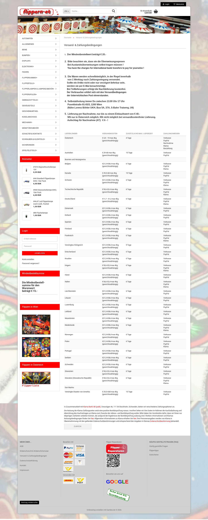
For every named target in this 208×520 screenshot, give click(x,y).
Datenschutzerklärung (28, 461)
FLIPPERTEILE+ (28, 83)
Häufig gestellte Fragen (158, 446)
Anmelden (40, 253)
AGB (21, 446)
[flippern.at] (39, 12)
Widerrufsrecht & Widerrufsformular (34, 451)
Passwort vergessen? (30, 263)
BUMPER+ (26, 55)
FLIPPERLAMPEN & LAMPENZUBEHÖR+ (38, 89)
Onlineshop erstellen (95, 510)
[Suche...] (113, 11)
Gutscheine (153, 455)
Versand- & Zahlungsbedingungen (33, 456)
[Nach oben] (8, 515)
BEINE (24, 50)
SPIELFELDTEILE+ (29, 150)
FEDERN (25, 72)
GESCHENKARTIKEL (30, 111)
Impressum (24, 470)
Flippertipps (154, 450)
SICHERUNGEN (28, 145)
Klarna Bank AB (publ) (92, 407)
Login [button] (166, 4)
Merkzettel (179, 4)
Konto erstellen (28, 259)
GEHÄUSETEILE (28, 106)
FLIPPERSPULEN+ (29, 94)
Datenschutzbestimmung (160, 421)
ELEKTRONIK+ (28, 66)
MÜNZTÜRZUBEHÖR (30, 128)
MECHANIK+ (27, 122)
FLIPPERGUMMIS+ (29, 78)
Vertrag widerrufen (29, 502)
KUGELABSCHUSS (29, 117)
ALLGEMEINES (28, 44)
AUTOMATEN (27, 38)
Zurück (78, 426)
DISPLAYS (26, 61)
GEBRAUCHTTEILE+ (30, 100)
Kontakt (23, 465)
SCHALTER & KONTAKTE (32, 134)
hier (92, 418)
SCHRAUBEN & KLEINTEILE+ (33, 139)
